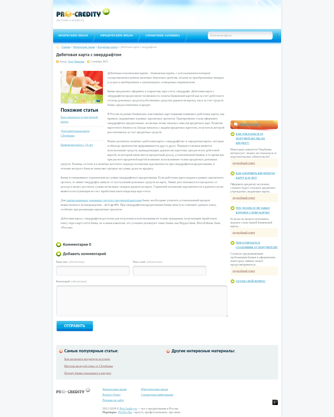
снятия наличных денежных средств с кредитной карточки (104, 200)
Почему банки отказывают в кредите (87, 373)
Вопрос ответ (250, 124)
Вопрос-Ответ (111, 394)
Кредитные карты (108, 47)
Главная (65, 47)
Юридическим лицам (116, 35)
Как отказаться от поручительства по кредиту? (250, 138)
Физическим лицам (73, 35)
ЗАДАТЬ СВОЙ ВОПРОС (251, 281)
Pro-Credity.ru (128, 408)
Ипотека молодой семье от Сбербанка (88, 366)
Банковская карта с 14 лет (77, 144)
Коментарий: (71, 281)
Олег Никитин (76, 61)
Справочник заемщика (162, 35)
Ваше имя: (70, 261)
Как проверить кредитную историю (87, 359)
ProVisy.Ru (125, 412)
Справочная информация (157, 394)
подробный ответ (244, 163)
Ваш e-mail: (147, 261)
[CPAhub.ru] (266, 22)
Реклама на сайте (113, 400)
